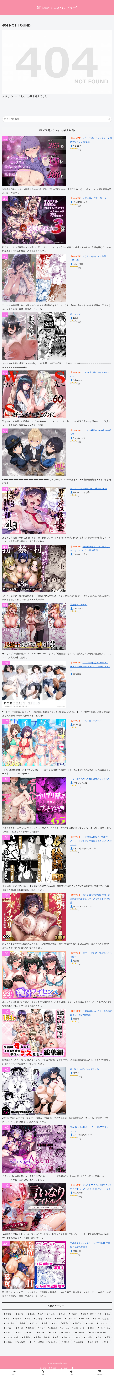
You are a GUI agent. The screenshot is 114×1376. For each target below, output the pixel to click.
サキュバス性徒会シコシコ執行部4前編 (88, 488)
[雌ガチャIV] (34, 336)
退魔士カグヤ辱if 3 (78, 604)
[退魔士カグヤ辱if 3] (34, 626)
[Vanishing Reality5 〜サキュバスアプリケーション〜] (34, 1149)
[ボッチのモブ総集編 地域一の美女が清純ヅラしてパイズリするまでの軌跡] (34, 917)
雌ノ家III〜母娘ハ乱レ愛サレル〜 (85, 1069)
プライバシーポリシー (57, 1363)
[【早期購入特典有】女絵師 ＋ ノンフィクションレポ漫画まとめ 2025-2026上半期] (34, 859)
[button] (108, 119)
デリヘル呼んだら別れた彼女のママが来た (90, 779)
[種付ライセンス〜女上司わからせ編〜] (34, 975)
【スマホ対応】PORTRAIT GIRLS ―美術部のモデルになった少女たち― (90, 666)
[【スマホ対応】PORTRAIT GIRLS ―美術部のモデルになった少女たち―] (34, 684)
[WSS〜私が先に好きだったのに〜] (34, 394)
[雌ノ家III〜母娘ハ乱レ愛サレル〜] (34, 1091)
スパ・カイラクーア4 (92, 721)
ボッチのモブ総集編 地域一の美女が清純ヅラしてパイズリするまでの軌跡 (90, 899)
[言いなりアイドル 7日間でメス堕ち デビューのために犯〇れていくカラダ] (34, 1207)
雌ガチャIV (75, 314)
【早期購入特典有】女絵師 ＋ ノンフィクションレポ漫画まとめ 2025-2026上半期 (91, 841)
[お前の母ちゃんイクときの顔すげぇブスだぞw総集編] (34, 1033)
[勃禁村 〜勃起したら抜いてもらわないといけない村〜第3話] (34, 568)
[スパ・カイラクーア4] (34, 742)
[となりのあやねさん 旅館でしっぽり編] (34, 278)
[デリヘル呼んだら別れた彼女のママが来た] (34, 801)
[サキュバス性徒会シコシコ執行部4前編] (34, 510)
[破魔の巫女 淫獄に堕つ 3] (34, 220)
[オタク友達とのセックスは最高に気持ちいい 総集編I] (34, 161)
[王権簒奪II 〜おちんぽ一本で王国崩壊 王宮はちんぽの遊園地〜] (34, 1265)
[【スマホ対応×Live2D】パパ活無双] (34, 452)
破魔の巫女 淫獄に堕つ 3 (94, 198)
